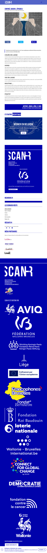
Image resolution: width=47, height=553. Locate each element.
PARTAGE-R (8, 42)
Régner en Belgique (23, 124)
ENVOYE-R (34, 42)
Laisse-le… (6, 215)
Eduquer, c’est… (7, 219)
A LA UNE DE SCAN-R (17, 10)
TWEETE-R (21, 42)
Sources (6, 213)
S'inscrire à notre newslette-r (12, 189)
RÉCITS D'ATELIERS (22, 10)
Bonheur (8, 10)
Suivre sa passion (7, 217)
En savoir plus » (21, 550)
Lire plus (23, 133)
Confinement (11, 10)
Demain (14, 10)
